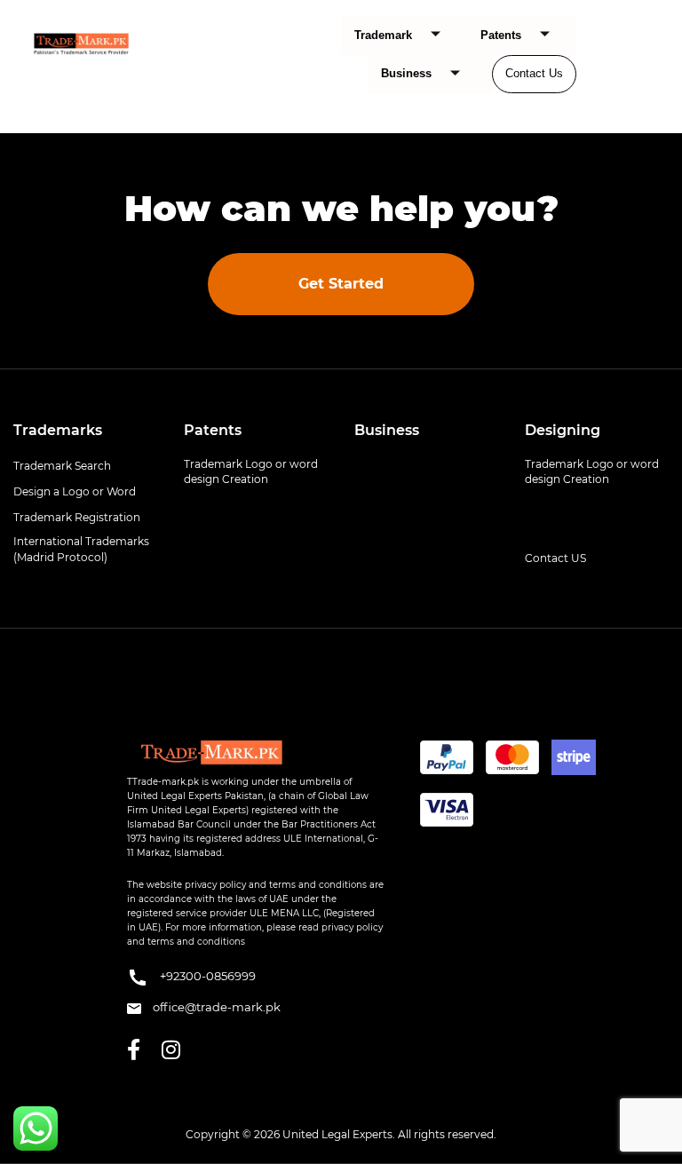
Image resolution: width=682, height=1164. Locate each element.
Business (406, 73)
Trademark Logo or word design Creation (251, 471)
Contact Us (534, 73)
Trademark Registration (76, 517)
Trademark (383, 35)
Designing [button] (562, 430)
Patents (500, 35)
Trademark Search (62, 465)
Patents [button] (213, 430)
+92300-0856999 (206, 977)
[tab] (85, 431)
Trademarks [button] (57, 430)
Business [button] (386, 430)
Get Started (341, 283)
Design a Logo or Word (74, 491)
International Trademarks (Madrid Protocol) (81, 548)
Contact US (555, 558)
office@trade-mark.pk (215, 1007)
